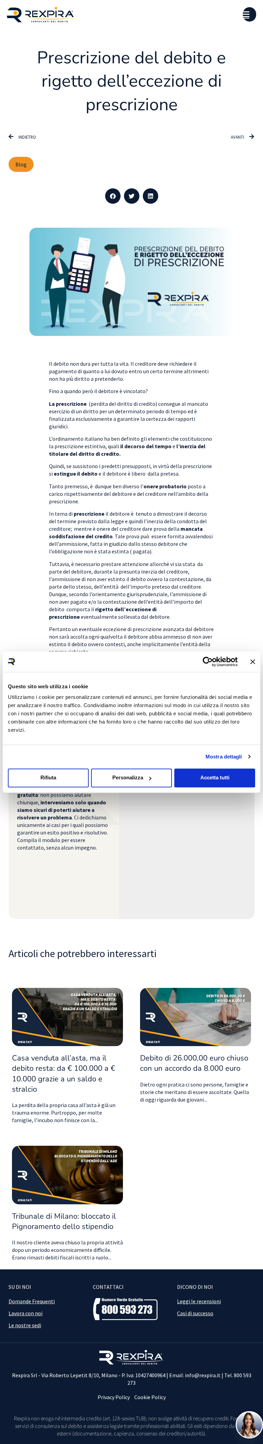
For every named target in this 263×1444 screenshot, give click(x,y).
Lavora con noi (25, 1313)
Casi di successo (195, 1313)
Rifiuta (48, 777)
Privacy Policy (114, 1397)
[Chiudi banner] (252, 661)
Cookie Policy (150, 1397)
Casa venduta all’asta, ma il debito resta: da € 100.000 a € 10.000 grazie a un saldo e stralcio (63, 1073)
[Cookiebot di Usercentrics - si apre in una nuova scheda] (208, 661)
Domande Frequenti (32, 1301)
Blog (21, 164)
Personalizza (127, 777)
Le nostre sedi (25, 1325)
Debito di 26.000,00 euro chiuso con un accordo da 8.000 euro (194, 1063)
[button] (113, 196)
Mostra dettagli (223, 756)
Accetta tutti (214, 777)
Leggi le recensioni (199, 1301)
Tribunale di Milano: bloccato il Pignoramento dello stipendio (64, 1221)
